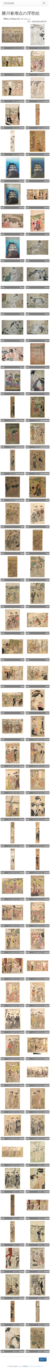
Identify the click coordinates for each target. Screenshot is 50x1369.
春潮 (2, 48)
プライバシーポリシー (36, 1366)
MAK (47, 500)
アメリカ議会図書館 (16, 420)
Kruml (22, 394)
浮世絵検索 (9, 3)
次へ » (42, 1359)
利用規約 (25, 1366)
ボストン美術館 (43, 1165)
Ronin (22, 234)
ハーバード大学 (18, 48)
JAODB (46, 154)
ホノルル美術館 (43, 74)
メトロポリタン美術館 (41, 739)
